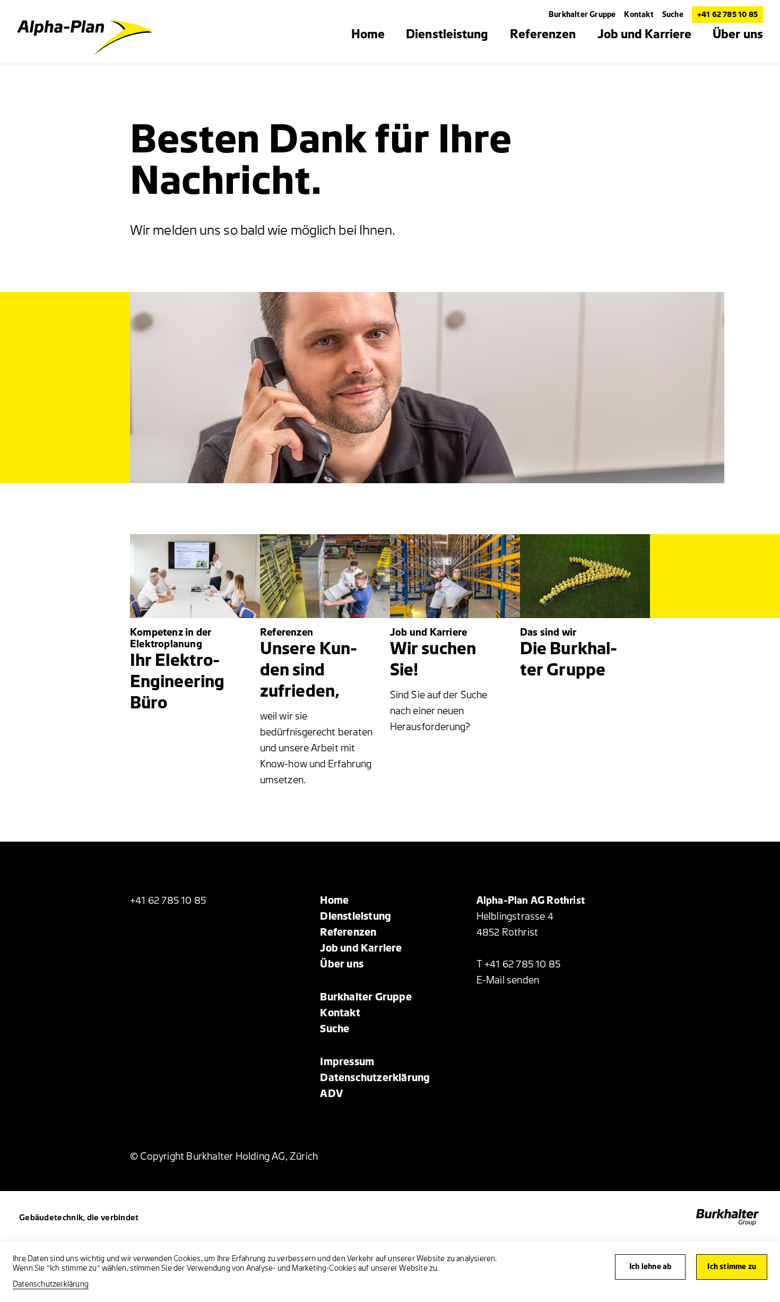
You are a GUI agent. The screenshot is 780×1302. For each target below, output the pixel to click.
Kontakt (638, 15)
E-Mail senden (508, 980)
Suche (672, 15)
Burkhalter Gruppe (582, 15)
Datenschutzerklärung (51, 1284)
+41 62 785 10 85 (727, 15)
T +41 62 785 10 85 (518, 964)
